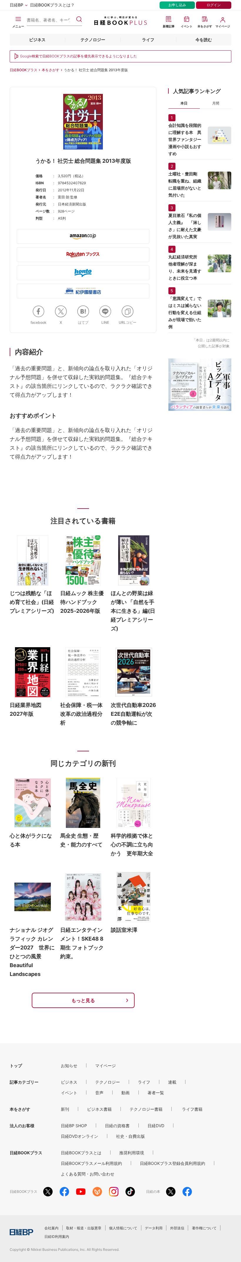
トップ (16, 1065)
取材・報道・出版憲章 (83, 1228)
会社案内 (51, 1228)
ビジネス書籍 (99, 1109)
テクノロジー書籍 (146, 1109)
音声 (99, 1092)
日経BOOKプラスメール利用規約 (91, 1163)
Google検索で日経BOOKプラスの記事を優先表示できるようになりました (78, 56)
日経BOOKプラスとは (81, 1152)
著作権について (204, 1228)
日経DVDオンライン (79, 1136)
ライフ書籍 (192, 1109)
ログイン (214, 5)
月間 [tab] (215, 103)
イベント (69, 1092)
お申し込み (177, 5)
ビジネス (37, 39)
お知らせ (69, 1065)
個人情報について (123, 1228)
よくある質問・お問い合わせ (87, 1173)
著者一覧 (156, 1092)
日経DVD (156, 1125)
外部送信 (177, 1228)
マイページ (105, 1065)
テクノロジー (93, 39)
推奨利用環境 (131, 1152)
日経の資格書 (117, 1125)
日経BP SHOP (74, 1125)
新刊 (65, 1109)
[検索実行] (79, 19)
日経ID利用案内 (56, 1236)
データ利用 (154, 1228)
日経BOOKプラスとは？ (52, 4)
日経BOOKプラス (23, 70)
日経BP (16, 4)
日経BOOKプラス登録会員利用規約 (172, 1163)
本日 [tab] (184, 103)
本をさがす (50, 70)
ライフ (148, 39)
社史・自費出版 (130, 1136)
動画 (125, 1092)
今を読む (203, 39)
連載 (172, 1082)
